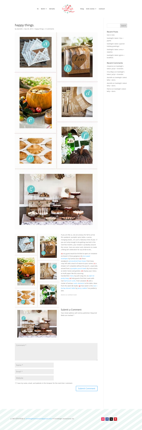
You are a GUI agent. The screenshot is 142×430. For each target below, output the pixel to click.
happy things (39, 29)
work (43, 9)
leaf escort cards (70, 281)
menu (72, 276)
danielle (20, 29)
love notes (90, 9)
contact (102, 9)
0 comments (50, 29)
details (52, 9)
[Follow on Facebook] (107, 419)
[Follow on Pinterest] (115, 419)
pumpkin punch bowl (78, 268)
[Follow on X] (111, 419)
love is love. (111, 35)
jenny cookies (82, 288)
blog (82, 9)
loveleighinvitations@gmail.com (39, 419)
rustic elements (78, 283)
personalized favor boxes (77, 261)
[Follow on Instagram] (103, 419)
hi (38, 9)
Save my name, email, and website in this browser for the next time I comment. (45, 383)
